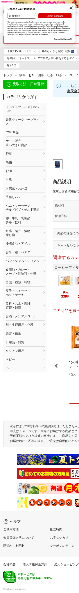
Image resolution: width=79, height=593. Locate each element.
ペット (10, 368)
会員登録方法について (18, 537)
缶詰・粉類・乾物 (18, 282)
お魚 (9, 179)
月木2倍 (11, 65)
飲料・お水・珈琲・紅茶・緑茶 (40, 75)
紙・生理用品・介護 (19, 325)
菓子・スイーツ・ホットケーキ (18, 292)
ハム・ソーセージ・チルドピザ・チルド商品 (23, 207)
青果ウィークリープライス (23, 121)
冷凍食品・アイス (18, 243)
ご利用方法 (11, 529)
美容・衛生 (13, 333)
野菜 (9, 153)
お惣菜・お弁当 (16, 188)
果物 (9, 162)
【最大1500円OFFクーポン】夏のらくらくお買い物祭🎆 (40, 51)
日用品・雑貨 (15, 342)
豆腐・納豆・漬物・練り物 (19, 233)
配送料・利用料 (14, 546)
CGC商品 (12, 132)
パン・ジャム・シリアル (23, 261)
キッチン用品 (15, 351)
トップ (8, 75)
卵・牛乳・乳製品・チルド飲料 (19, 220)
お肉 (9, 171)
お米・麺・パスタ (18, 252)
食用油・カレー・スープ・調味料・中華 (21, 271)
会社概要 (9, 564)
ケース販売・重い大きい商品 (16, 143)
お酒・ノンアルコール (21, 316)
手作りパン (13, 197)
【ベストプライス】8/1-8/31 (22, 109)
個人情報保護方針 (35, 564)
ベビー (10, 359)
